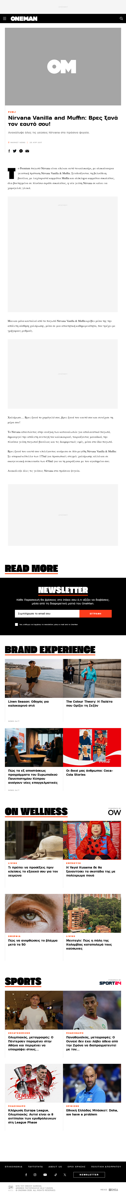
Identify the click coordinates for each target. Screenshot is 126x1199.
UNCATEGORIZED (19, 1033)
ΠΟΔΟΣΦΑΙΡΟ (75, 1033)
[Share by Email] (27, 151)
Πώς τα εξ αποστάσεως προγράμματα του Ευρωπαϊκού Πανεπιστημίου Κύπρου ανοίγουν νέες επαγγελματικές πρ (33, 778)
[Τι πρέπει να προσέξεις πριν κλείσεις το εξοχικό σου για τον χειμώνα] (34, 840)
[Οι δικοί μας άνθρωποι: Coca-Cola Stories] (92, 747)
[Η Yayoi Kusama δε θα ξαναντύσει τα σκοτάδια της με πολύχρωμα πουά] (92, 840)
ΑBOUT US (55, 1167)
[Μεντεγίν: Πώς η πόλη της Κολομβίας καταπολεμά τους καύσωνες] (92, 913)
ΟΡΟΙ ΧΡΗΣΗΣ (77, 1167)
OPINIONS (72, 1106)
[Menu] (4, 18)
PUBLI (12, 112)
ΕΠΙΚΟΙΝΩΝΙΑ (13, 1167)
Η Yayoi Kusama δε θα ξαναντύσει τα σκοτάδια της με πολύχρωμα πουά (90, 871)
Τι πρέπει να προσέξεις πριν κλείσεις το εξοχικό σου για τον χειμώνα (33, 871)
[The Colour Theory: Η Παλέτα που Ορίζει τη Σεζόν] (92, 678)
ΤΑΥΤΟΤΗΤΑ (35, 1167)
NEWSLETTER (89, 1175)
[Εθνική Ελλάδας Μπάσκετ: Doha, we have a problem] (92, 1083)
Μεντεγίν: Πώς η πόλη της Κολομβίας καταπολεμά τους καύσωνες (89, 944)
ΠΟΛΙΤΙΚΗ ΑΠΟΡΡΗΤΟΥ (106, 1167)
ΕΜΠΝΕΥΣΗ (73, 863)
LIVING (12, 863)
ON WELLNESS (36, 812)
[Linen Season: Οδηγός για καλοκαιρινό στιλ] (34, 678)
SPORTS (23, 982)
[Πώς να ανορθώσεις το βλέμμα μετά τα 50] (34, 913)
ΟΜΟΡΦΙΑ (14, 936)
